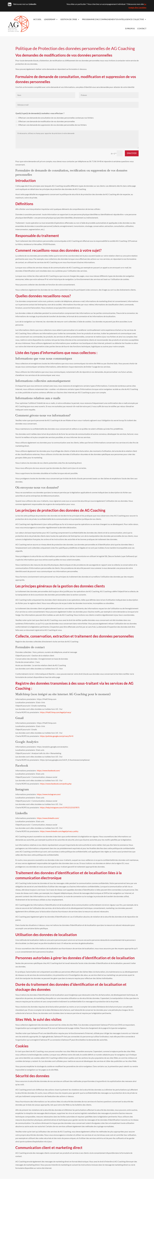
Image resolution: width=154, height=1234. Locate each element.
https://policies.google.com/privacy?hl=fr (57, 736)
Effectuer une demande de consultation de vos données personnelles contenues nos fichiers (56, 118)
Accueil (37, 19)
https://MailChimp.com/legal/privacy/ (55, 712)
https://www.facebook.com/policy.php (55, 783)
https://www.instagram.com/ (49, 794)
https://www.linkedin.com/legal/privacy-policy (59, 831)
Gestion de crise (68, 19)
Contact (141, 28)
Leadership (49, 19)
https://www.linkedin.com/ (48, 818)
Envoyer (132, 153)
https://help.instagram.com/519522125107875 (59, 807)
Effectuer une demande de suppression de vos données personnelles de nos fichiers (52, 125)
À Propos (130, 28)
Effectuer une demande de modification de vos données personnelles (46, 121)
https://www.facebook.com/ (48, 770)
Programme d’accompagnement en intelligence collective (113, 19)
